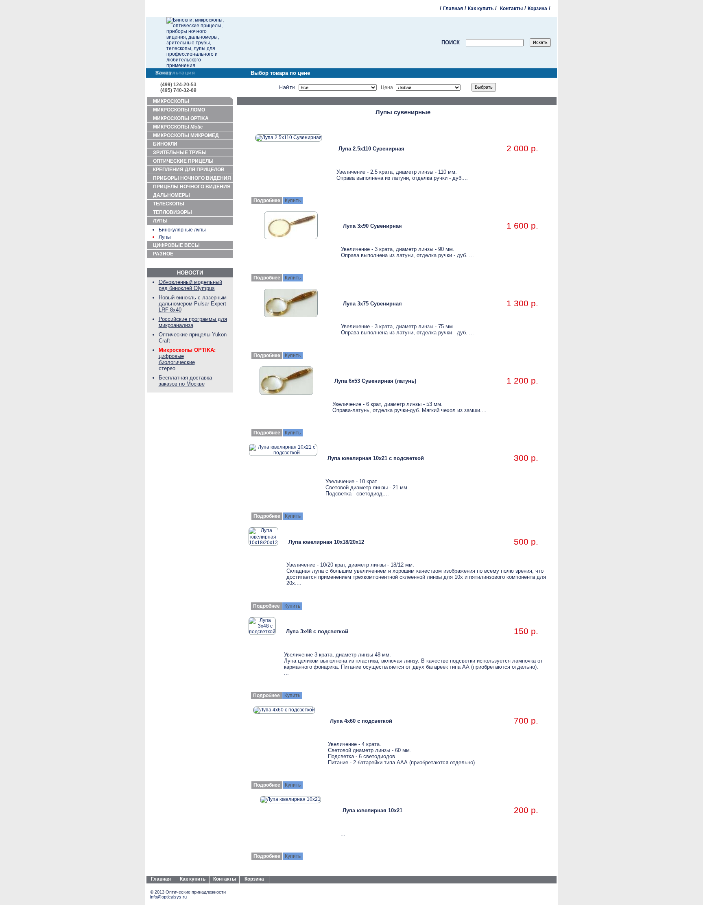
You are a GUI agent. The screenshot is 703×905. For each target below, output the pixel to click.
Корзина (537, 8)
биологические (177, 362)
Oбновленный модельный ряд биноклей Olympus (190, 285)
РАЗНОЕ (163, 254)
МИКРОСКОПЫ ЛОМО (179, 110)
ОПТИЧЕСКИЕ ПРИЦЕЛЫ (183, 161)
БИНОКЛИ (165, 144)
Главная (453, 8)
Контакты (511, 8)
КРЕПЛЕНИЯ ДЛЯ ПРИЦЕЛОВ (189, 169)
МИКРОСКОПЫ (171, 101)
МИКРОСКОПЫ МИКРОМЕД (186, 135)
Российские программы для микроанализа (193, 322)
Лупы (165, 237)
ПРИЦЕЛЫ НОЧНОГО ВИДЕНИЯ (192, 187)
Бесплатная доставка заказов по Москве (185, 381)
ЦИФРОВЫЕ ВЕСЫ (176, 245)
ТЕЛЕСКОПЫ (168, 204)
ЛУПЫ (160, 221)
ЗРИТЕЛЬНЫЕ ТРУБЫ (180, 152)
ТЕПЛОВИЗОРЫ (172, 212)
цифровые (171, 356)
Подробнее (266, 200)
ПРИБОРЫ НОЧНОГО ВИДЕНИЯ (192, 178)
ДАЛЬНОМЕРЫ (171, 195)
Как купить (480, 8)
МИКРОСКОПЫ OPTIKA (181, 118)
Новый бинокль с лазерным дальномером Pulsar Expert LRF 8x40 (193, 303)
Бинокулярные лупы (182, 230)
